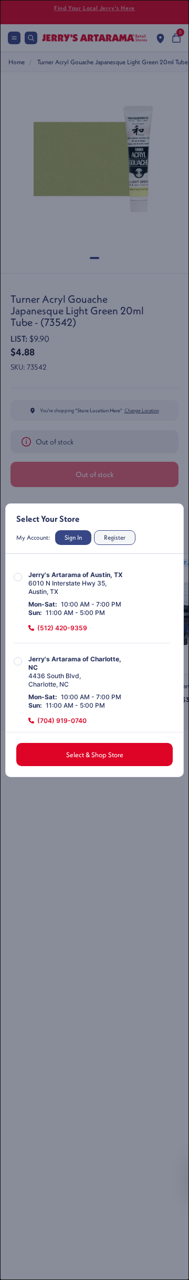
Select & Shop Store (94, 754)
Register (114, 537)
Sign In (73, 537)
